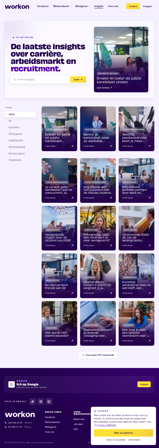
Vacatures (42, 6)
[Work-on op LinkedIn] (49, 401)
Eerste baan (17, 154)
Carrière (14, 127)
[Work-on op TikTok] (33, 401)
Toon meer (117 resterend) (99, 355)
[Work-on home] (17, 6)
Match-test (79, 419)
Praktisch (15, 160)
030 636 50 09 (20, 422)
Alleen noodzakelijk (116, 440)
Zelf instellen (134, 440)
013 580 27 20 (19, 427)
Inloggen (147, 6)
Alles (12, 114)
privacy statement (107, 425)
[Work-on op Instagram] (41, 401)
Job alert (78, 424)
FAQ (76, 429)
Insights (98, 6)
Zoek (76, 79)
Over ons (113, 6)
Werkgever (81, 6)
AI (10, 121)
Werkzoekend (60, 6)
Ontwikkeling (17, 147)
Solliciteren (16, 140)
